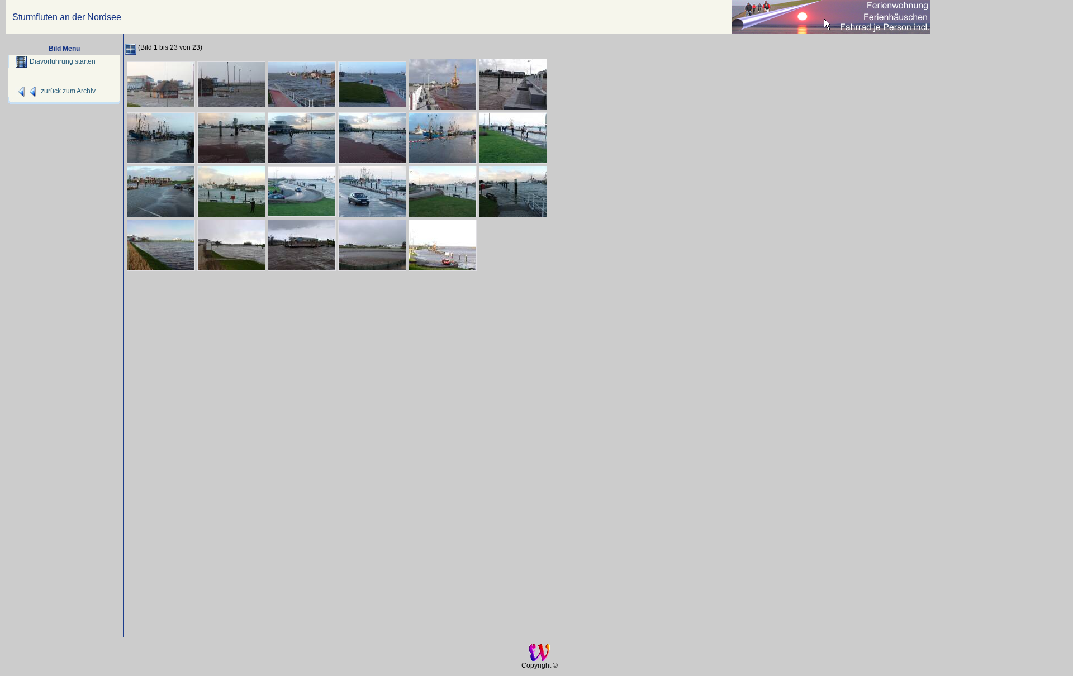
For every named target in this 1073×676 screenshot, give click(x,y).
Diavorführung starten (63, 61)
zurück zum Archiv (68, 91)
